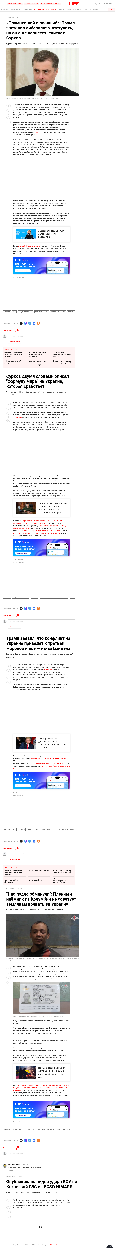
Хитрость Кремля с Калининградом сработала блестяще (62, 354)
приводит (18, 417)
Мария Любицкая (19, 277)
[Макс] (25, 323)
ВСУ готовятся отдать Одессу (38, 870)
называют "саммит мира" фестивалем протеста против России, (37, 533)
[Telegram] (30, 323)
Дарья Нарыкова (19, 562)
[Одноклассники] (38, 323)
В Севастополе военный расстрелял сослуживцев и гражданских (13, 363)
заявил (38, 132)
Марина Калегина (19, 795)
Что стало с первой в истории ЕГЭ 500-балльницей (38, 880)
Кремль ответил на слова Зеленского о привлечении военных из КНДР (37, 363)
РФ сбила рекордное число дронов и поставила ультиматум (37, 354)
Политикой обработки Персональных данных (45, 9)
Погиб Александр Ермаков (62, 1247)
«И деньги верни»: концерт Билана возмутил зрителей (62, 362)
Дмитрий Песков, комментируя (30, 246)
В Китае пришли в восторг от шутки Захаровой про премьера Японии (62, 881)
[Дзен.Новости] (21, 323)
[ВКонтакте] (34, 323)
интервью (48, 670)
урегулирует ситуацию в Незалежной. (49, 763)
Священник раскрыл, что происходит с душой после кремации (13, 354)
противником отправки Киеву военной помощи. (48, 758)
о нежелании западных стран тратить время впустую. (40, 531)
